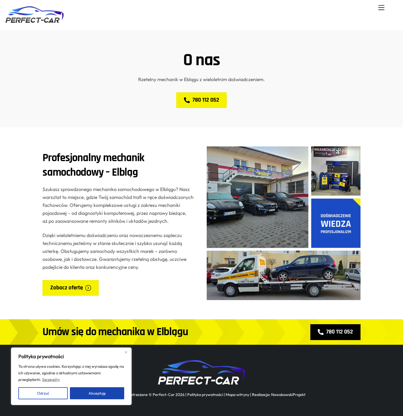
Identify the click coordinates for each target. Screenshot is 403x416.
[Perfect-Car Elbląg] (34, 20)
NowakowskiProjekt (288, 394)
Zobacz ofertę (66, 287)
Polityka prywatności (205, 394)
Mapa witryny (237, 394)
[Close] (126, 352)
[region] (71, 376)
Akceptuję (97, 393)
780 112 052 (205, 100)
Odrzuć (43, 393)
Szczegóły (51, 379)
